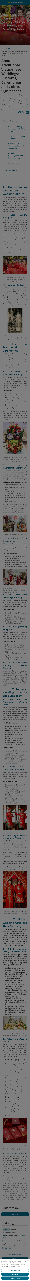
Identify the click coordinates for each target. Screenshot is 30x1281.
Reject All (15, 1274)
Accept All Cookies (15, 1278)
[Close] (28, 1261)
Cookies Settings (15, 1270)
